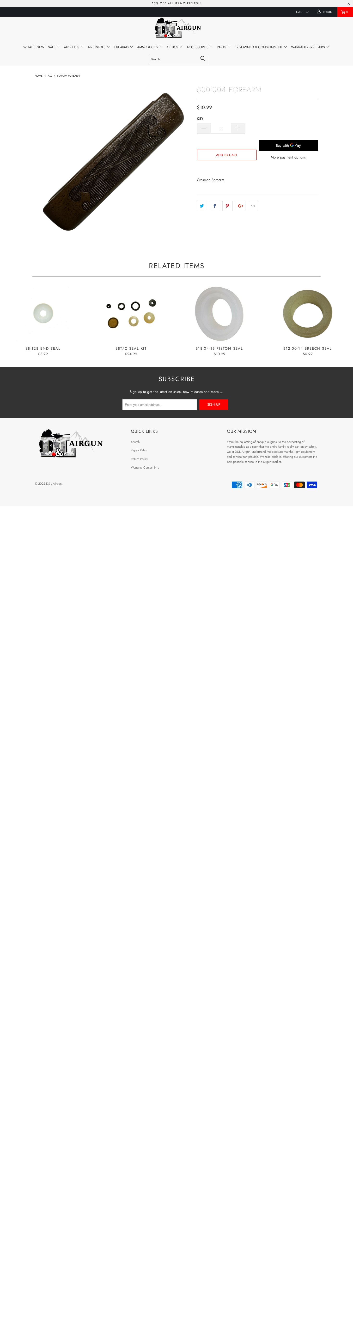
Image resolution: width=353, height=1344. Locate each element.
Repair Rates (139, 450)
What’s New (33, 47)
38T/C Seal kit (131, 314)
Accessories (198, 47)
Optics (173, 47)
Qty (200, 118)
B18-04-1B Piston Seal (219, 314)
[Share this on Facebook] (215, 206)
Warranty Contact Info (145, 467)
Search (135, 442)
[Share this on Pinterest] (227, 206)
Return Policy (139, 459)
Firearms (122, 47)
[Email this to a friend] (253, 206)
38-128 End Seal (43, 314)
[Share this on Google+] (240, 206)
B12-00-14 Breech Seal (308, 314)
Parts (222, 47)
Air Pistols (97, 47)
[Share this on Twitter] (202, 206)
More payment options (288, 157)
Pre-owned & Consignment (259, 47)
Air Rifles (72, 47)
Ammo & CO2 (148, 47)
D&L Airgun (54, 483)
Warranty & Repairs (308, 47)
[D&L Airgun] (176, 28)
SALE (52, 47)
